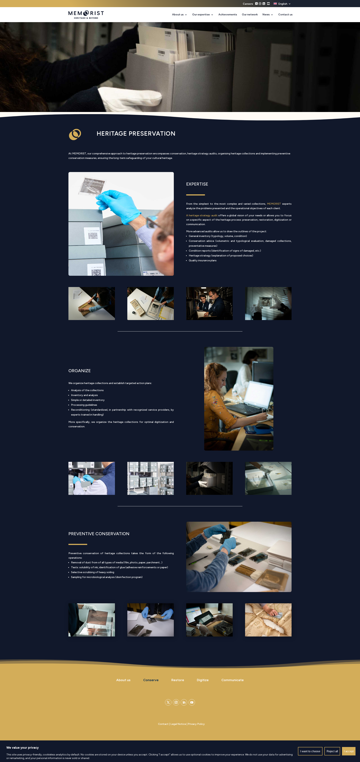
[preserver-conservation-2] (209, 494)
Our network (250, 14)
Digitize (203, 680)
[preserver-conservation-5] (268, 635)
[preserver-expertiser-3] (209, 319)
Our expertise (201, 14)
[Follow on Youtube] (192, 702)
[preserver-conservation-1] (150, 494)
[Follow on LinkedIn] (184, 702)
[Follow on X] (168, 702)
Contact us (285, 14)
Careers (248, 4)
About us (178, 14)
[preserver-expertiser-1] (91, 319)
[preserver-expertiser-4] (268, 319)
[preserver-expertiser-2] (150, 319)
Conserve (151, 680)
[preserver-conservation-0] (91, 494)
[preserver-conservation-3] (268, 494)
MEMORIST (274, 203)
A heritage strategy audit (202, 215)
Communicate (232, 680)
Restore (177, 680)
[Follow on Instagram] (176, 702)
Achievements (227, 14)
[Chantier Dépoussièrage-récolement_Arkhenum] (150, 635)
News (266, 14)
